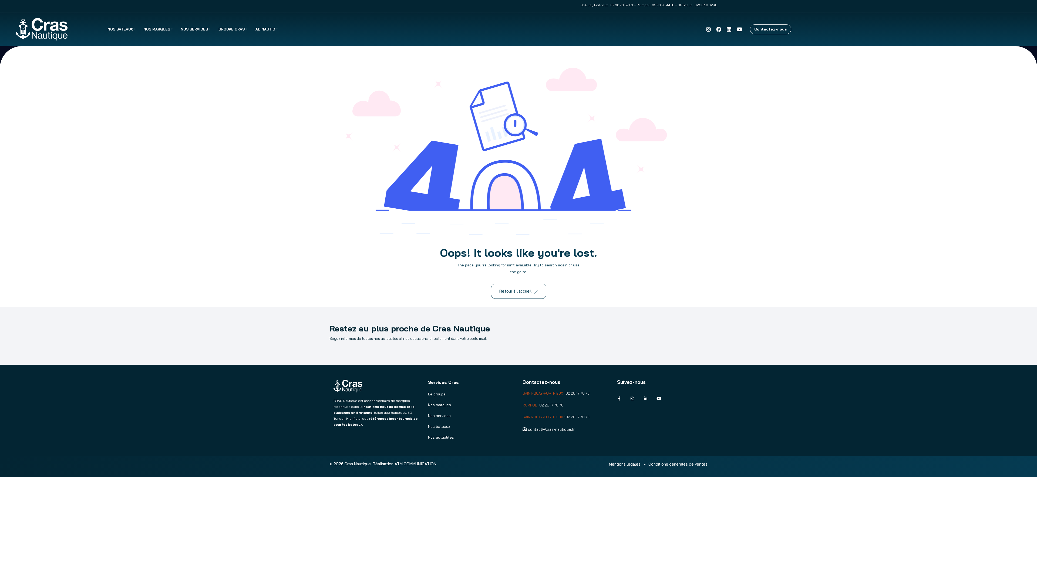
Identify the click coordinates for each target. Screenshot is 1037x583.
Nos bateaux (120, 29)
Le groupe (437, 394)
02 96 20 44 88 (663, 5)
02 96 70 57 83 (621, 5)
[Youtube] (739, 29)
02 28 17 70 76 (577, 393)
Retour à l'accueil (515, 291)
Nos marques (156, 29)
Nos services (194, 29)
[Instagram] (708, 29)
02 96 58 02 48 (706, 5)
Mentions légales (625, 464)
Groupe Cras (231, 29)
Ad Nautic (265, 29)
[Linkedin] (729, 29)
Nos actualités (441, 437)
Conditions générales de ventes (678, 464)
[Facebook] (718, 29)
